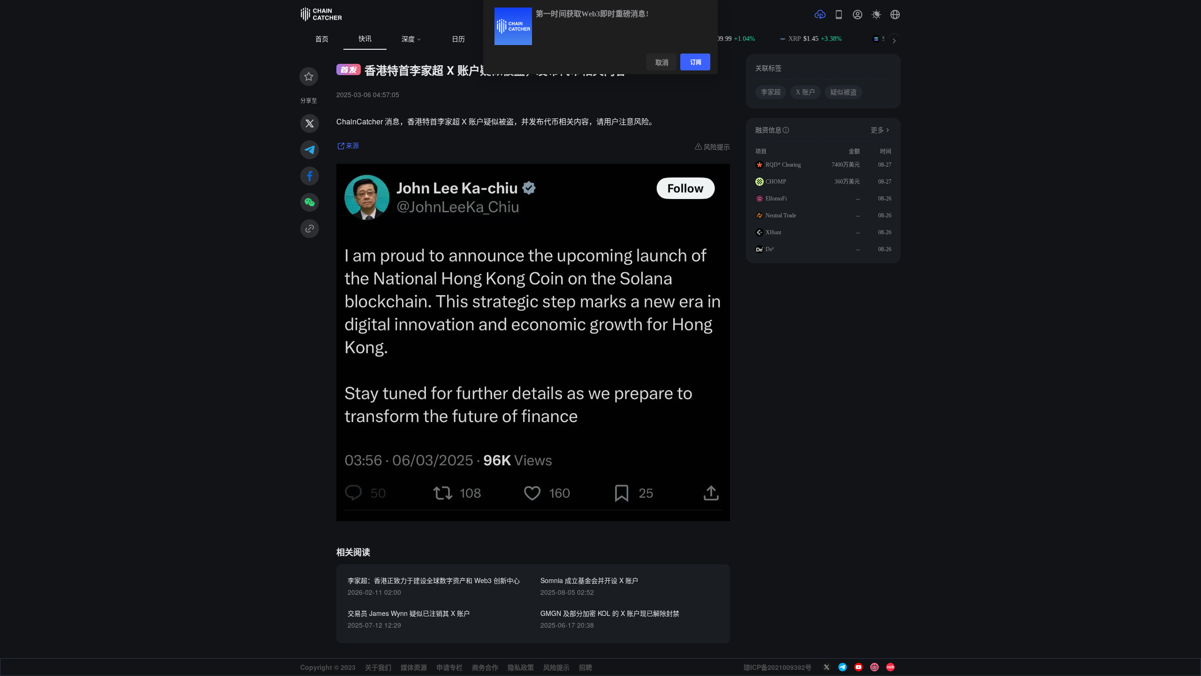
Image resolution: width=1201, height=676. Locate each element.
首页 (321, 39)
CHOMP (776, 181)
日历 (458, 39)
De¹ (770, 249)
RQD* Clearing (783, 164)
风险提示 (556, 667)
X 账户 (805, 92)
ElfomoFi (776, 198)
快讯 (365, 38)
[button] (895, 14)
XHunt (773, 232)
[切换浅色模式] (876, 14)
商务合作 (485, 667)
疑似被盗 (843, 92)
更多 (877, 130)
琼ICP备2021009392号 (778, 667)
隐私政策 (521, 667)
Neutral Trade (781, 215)
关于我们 (378, 667)
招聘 (585, 667)
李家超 (771, 92)
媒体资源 (414, 667)
